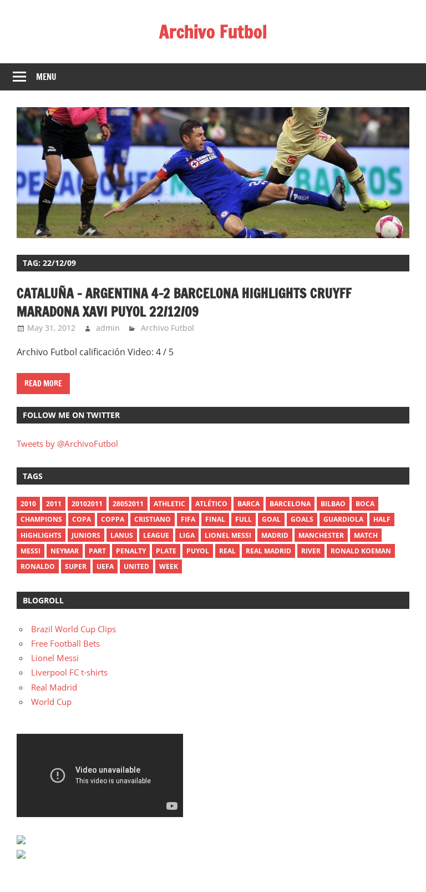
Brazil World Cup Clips (73, 628)
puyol (197, 551)
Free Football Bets (65, 643)
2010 (28, 503)
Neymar (64, 551)
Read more (43, 383)
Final (215, 519)
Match (366, 535)
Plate (166, 551)
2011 (54, 503)
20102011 (87, 503)
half (381, 519)
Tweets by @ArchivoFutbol (67, 443)
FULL (243, 519)
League (156, 535)
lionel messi (228, 535)
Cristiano (152, 519)
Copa (81, 519)
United (136, 566)
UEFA (105, 566)
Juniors (86, 535)
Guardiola (343, 519)
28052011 (128, 503)
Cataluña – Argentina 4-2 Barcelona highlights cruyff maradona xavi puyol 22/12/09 (184, 302)
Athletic (169, 503)
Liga (187, 535)
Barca (248, 503)
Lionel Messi (55, 657)
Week (168, 566)
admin (108, 327)
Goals (302, 519)
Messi (30, 551)
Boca (365, 503)
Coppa (112, 519)
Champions (41, 519)
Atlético (211, 503)
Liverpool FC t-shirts (69, 672)
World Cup (51, 701)
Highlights (41, 535)
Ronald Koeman (361, 551)
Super (76, 566)
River (311, 551)
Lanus (121, 535)
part (97, 551)
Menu (46, 77)
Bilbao (333, 503)
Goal (271, 519)
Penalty (131, 551)
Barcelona (290, 503)
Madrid (274, 535)
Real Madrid (268, 551)
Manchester (321, 535)
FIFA (188, 519)
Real (227, 551)
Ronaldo (38, 566)
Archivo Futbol (213, 31)
